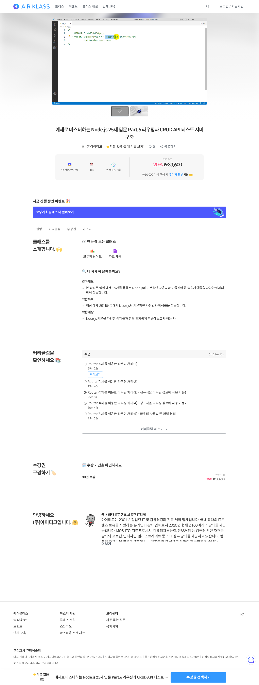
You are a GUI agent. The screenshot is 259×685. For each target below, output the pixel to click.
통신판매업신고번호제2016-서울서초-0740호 (171, 657)
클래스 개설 (90, 6)
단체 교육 (109, 6)
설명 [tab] (39, 229)
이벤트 (73, 6)
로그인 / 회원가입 (232, 6)
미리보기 (95, 374)
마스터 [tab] (87, 229)
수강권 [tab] (71, 229)
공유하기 (170, 147)
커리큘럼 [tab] (55, 229)
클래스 (59, 6)
